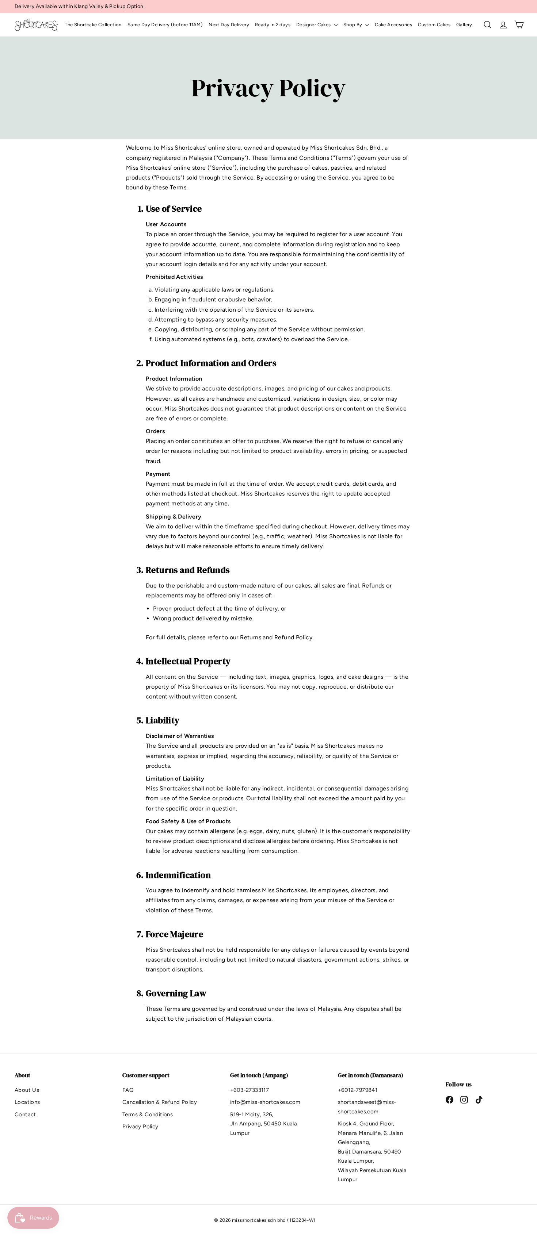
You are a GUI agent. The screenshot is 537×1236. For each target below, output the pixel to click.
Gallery (464, 24)
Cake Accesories (393, 24)
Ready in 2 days (272, 24)
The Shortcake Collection (93, 24)
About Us (27, 1090)
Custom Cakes (434, 24)
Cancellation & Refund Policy (159, 1102)
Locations (27, 1102)
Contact (25, 1114)
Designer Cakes (314, 24)
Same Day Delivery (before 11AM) (165, 24)
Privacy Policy (140, 1126)
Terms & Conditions (147, 1114)
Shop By (353, 24)
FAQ (128, 1090)
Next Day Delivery (229, 24)
